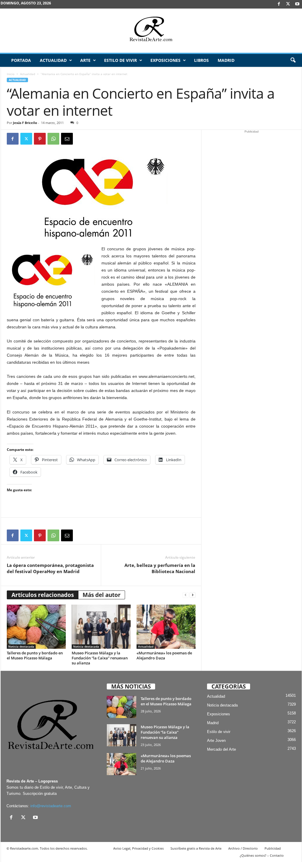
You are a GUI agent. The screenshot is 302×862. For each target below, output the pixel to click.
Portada (21, 60)
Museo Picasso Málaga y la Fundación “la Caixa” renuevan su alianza (100, 658)
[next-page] (193, 595)
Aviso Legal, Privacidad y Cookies (138, 848)
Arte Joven (216, 740)
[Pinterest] (40, 139)
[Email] (67, 139)
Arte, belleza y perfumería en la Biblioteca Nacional (159, 568)
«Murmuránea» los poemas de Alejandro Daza (164, 655)
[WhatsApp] (53, 139)
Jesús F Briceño (25, 122)
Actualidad (53, 60)
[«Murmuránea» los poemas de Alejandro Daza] (166, 627)
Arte (85, 60)
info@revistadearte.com (50, 806)
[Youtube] (297, 4)
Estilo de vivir (120, 60)
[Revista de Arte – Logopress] (151, 31)
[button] (292, 60)
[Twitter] (26, 139)
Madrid (226, 60)
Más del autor (102, 595)
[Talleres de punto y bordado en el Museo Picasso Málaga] (36, 627)
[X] (288, 4)
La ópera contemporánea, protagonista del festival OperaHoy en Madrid (50, 568)
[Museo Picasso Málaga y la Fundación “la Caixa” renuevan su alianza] (101, 627)
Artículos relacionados (43, 595)
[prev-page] (185, 595)
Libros (201, 60)
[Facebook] (279, 4)
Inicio (10, 74)
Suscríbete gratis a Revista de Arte (195, 848)
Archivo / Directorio (243, 848)
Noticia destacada (21, 646)
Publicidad (273, 848)
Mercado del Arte (221, 749)
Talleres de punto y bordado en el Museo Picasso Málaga (35, 655)
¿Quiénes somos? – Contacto (262, 855)
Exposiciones (165, 60)
